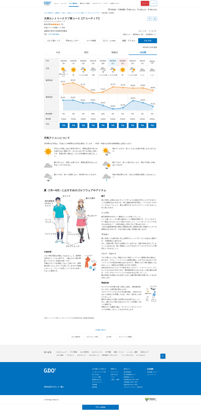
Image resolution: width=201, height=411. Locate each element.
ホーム (56, 3)
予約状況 (113, 9)
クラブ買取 (73, 352)
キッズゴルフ (140, 355)
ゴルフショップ (61, 352)
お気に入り (142, 9)
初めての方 (153, 9)
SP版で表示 (100, 330)
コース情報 (91, 41)
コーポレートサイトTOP (99, 372)
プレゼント (70, 355)
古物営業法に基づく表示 (131, 382)
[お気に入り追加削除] (149, 19)
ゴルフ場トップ (53, 41)
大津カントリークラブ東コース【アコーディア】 (83, 13)
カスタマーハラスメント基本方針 (133, 387)
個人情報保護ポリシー (130, 374)
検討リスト (132, 9)
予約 (63, 125)
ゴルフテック (81, 355)
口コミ (110, 41)
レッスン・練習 (132, 352)
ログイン (145, 3)
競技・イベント (119, 352)
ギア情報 (108, 352)
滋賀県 (57, 13)
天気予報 (147, 41)
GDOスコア (144, 352)
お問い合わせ (114, 374)
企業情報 (94, 384)
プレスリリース (151, 374)
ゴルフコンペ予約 (92, 337)
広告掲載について (152, 372)
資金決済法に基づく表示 (131, 384)
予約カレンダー (72, 41)
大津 (63, 13)
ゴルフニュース (97, 352)
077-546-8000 (54, 34)
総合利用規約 (127, 372)
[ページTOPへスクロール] (162, 356)
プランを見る (100, 407)
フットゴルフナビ (127, 355)
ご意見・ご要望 (115, 379)
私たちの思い (96, 374)
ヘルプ (153, 3)
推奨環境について (129, 377)
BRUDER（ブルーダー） (110, 355)
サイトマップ (114, 372)
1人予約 (108, 337)
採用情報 (94, 387)
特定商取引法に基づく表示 (131, 379)
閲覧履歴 (122, 9)
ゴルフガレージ (94, 355)
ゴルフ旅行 (60, 355)
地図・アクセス (128, 41)
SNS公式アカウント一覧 (53, 387)
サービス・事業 (96, 377)
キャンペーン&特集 (125, 337)
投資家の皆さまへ (97, 379)
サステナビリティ (97, 382)
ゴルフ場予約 (48, 13)
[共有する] (155, 19)
